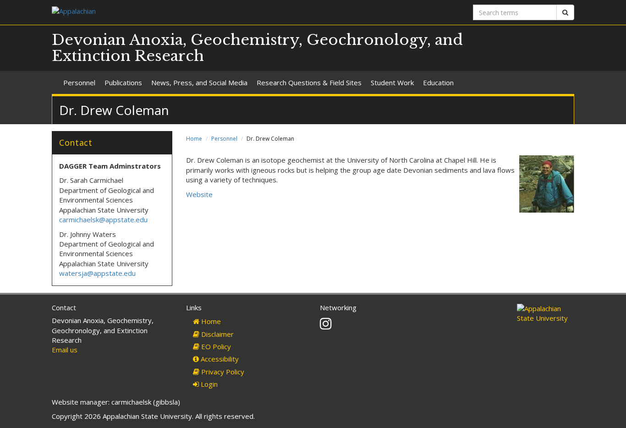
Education (438, 82)
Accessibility (219, 358)
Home (194, 139)
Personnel (79, 82)
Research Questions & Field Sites (309, 82)
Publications (123, 82)
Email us (64, 349)
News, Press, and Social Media (199, 82)
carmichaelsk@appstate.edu (103, 219)
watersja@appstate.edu (97, 273)
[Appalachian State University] (179, 12)
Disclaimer (216, 334)
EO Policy (215, 346)
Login (208, 384)
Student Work (392, 82)
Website (199, 194)
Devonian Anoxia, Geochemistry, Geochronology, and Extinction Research (257, 48)
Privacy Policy (221, 371)
